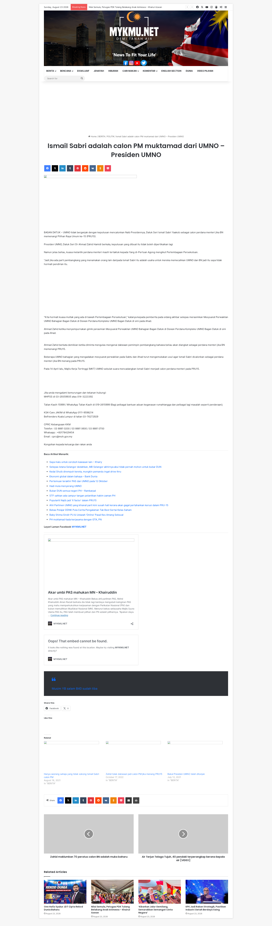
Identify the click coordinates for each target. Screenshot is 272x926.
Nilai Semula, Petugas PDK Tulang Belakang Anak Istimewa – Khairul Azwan (125, 7)
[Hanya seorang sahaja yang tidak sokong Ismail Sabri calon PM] (73, 756)
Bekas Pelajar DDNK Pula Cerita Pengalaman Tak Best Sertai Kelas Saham (90, 509)
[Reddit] (85, 168)
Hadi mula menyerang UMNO (65, 486)
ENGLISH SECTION (171, 70)
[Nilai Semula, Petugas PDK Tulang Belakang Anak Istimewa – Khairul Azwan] (112, 892)
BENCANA (65, 70)
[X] (55, 168)
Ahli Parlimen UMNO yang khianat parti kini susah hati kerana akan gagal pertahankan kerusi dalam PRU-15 (108, 505)
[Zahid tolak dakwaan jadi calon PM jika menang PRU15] (135, 756)
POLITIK (110, 136)
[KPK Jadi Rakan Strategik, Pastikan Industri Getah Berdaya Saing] (207, 892)
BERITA (50, 70)
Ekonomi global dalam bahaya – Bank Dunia (73, 476)
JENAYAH (99, 70)
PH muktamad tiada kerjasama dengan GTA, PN (75, 519)
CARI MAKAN (129, 70)
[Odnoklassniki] (100, 168)
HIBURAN (113, 70)
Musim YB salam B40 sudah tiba (74, 688)
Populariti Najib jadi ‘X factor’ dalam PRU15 (72, 500)
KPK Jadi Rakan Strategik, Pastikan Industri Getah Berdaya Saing (206, 908)
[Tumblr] (70, 168)
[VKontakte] (93, 168)
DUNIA (189, 70)
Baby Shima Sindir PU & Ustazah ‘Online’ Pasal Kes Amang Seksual (86, 514)
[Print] (136, 800)
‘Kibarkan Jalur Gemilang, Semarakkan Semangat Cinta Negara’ (155, 909)
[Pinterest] (77, 168)
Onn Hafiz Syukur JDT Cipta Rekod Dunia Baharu (63, 908)
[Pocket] (108, 168)
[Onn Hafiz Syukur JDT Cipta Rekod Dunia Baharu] (65, 892)
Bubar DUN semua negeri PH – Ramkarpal (72, 490)
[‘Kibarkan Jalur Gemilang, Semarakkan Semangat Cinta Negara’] (159, 892)
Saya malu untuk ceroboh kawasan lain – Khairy (75, 461)
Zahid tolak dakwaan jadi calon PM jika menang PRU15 (134, 774)
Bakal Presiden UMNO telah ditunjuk (186, 774)
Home (93, 136)
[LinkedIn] (62, 168)
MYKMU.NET (79, 526)
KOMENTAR (149, 70)
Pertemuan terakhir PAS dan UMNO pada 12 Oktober (78, 481)
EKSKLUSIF (83, 70)
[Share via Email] (128, 800)
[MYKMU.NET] (136, 38)
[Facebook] (47, 168)
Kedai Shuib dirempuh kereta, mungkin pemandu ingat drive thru (85, 471)
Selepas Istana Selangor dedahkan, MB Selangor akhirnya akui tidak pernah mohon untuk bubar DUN (105, 466)
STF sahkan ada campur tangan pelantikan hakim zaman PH (82, 495)
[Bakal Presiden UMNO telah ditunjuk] (196, 756)
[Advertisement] (136, 108)
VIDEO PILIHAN (205, 70)
